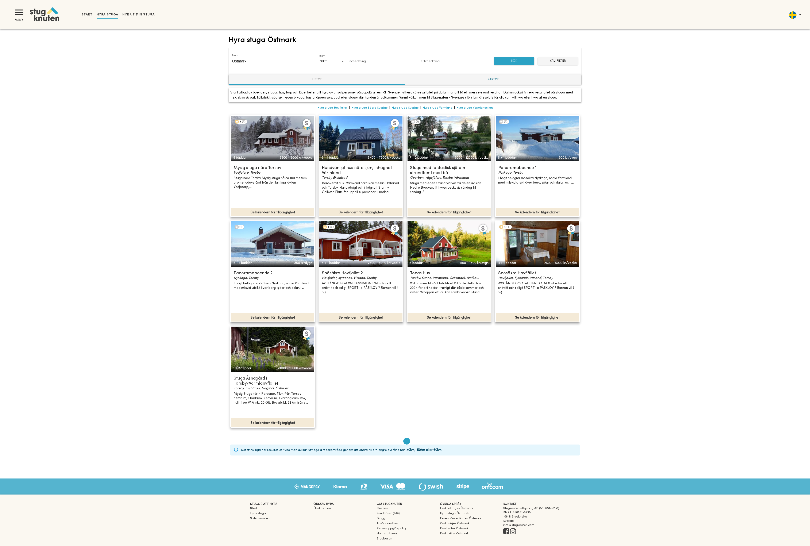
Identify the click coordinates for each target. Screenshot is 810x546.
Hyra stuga (107, 14)
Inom (322, 56)
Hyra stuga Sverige (405, 108)
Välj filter (558, 60)
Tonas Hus (420, 273)
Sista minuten (260, 518)
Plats (235, 55)
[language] (795, 14)
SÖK (514, 60)
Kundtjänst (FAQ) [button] (389, 513)
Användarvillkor (387, 523)
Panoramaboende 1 (517, 168)
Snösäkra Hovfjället (517, 273)
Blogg (381, 518)
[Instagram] (513, 531)
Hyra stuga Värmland (437, 108)
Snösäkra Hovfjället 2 (342, 273)
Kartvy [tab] (493, 79)
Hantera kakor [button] (387, 533)
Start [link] (87, 14)
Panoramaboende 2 (253, 273)
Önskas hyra (322, 508)
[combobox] (271, 61)
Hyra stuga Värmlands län (474, 108)
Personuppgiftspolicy (391, 528)
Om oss (382, 508)
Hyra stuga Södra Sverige (369, 108)
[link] (456, 508)
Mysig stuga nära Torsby (257, 168)
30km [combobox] (323, 61)
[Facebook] (506, 531)
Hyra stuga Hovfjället (332, 108)
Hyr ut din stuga (138, 14)
